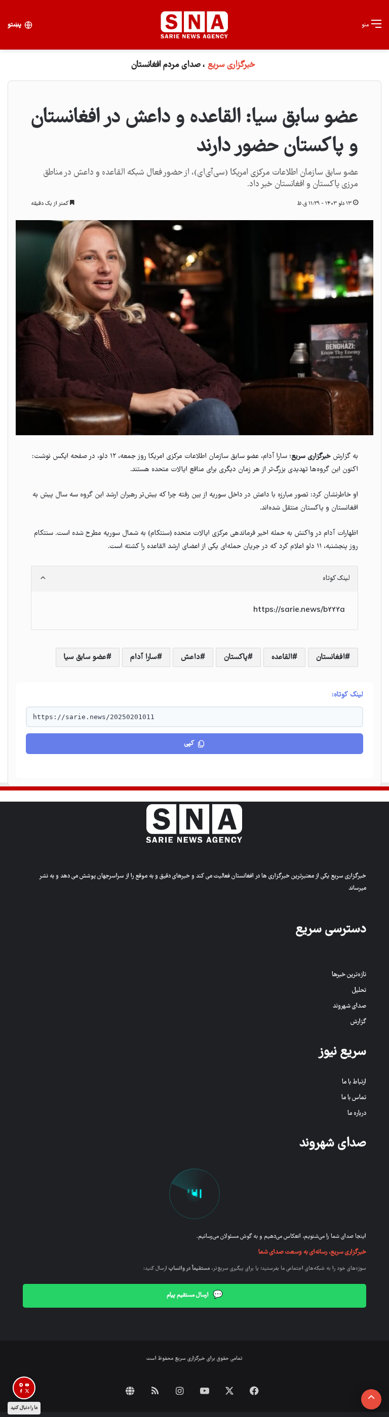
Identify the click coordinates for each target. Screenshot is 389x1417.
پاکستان (236, 657)
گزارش (358, 1022)
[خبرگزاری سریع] (194, 25)
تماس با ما (353, 1098)
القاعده (281, 657)
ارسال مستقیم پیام (195, 1295)
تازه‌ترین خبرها (349, 975)
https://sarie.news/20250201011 (93, 717)
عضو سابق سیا (85, 657)
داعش (190, 657)
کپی (189, 743)
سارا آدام (143, 657)
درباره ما (356, 1113)
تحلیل (359, 990)
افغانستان (330, 657)
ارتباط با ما (354, 1082)
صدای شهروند (349, 1006)
